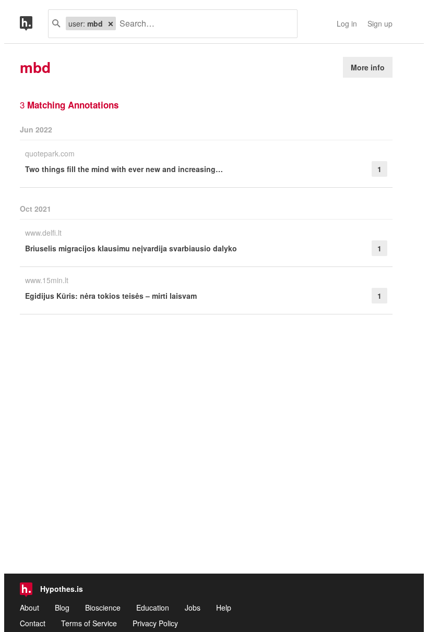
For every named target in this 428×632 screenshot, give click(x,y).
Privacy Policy (155, 623)
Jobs (192, 607)
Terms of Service (89, 623)
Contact (32, 623)
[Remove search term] (110, 23)
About (29, 607)
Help (223, 607)
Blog (62, 607)
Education (152, 607)
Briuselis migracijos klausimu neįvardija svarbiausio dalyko (131, 248)
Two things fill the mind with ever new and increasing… (124, 169)
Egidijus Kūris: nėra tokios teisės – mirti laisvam (111, 295)
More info (368, 67)
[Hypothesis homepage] (34, 23)
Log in (347, 23)
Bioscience (103, 607)
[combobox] (202, 23)
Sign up (380, 23)
